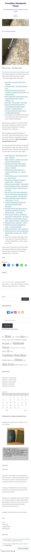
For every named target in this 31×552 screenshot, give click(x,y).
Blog (3, 336)
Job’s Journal (18, 182)
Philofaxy (7, 84)
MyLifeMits (8, 206)
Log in (3, 522)
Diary (22, 336)
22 (10, 405)
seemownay (19, 212)
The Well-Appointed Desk (12, 113)
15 (10, 402)
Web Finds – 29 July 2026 (8, 384)
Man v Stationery (23, 229)
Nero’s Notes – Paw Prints (19, 102)
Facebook (4, 339)
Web (7, 284)
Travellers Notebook (20, 282)
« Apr (7, 410)
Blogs (16, 284)
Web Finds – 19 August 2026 (9, 377)
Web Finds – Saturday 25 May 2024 (15, 82)
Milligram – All (9, 100)
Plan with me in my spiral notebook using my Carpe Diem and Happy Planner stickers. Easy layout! (16, 194)
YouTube (26, 364)
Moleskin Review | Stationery (13, 223)
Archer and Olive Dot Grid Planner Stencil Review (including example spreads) (15, 107)
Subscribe (7, 326)
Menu (15, 15)
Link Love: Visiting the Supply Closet (15, 111)
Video (12, 360)
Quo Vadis (22, 347)
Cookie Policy (8, 545)
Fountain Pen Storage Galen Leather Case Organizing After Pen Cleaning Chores (15, 166)
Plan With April (22, 196)
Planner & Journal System (12, 184)
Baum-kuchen (12, 178)
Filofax (8, 339)
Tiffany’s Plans (24, 220)
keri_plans (8, 190)
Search (4, 296)
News (11, 343)
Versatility (8, 102)
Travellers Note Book (14, 355)
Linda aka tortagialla (15, 227)
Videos (4, 284)
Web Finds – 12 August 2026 (9, 379)
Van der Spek (6, 360)
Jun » (25, 410)
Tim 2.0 (16, 200)
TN (8, 351)
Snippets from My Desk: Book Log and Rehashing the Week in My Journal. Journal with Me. (16, 210)
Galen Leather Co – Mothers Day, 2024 (16, 159)
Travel (11, 351)
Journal (5, 343)
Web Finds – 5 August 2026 (9, 382)
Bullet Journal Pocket (11, 229)
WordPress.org (6, 528)
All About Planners (16, 109)
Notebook (20, 284)
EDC (27, 336)
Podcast (18, 347)
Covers (17, 336)
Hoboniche (18, 339)
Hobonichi (24, 339)
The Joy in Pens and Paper (12, 161)
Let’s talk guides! (10, 86)
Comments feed (6, 526)
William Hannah (19, 364)
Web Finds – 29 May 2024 (12, 68)
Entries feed (5, 524)
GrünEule (13, 168)
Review (4, 351)
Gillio (12, 339)
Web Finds (14, 286)
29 (10, 407)
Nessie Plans (24, 184)
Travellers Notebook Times (15, 4)
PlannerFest (13, 347)
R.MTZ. (25, 223)
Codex (13, 336)
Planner (5, 347)
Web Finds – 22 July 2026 (8, 386)
